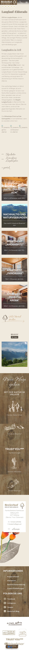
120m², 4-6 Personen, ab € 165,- (14, 306)
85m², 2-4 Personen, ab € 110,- (14, 250)
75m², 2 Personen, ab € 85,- (14, 279)
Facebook (11, 599)
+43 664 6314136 (15, 522)
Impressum (11, 581)
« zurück (5, 167)
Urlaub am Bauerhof (14, 434)
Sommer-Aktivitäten (14, 472)
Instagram (11, 603)
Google (10, 607)
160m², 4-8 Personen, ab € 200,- (14, 198)
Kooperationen (13, 577)
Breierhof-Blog (13, 611)
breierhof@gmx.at (15, 524)
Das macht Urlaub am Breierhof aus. (14, 224)
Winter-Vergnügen (14, 491)
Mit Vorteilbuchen (15, 317)
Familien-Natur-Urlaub (14, 415)
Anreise (15, 528)
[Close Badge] (17, 645)
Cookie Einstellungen (15, 588)
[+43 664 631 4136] (21, 3)
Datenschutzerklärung (16, 584)
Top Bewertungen (14, 453)
